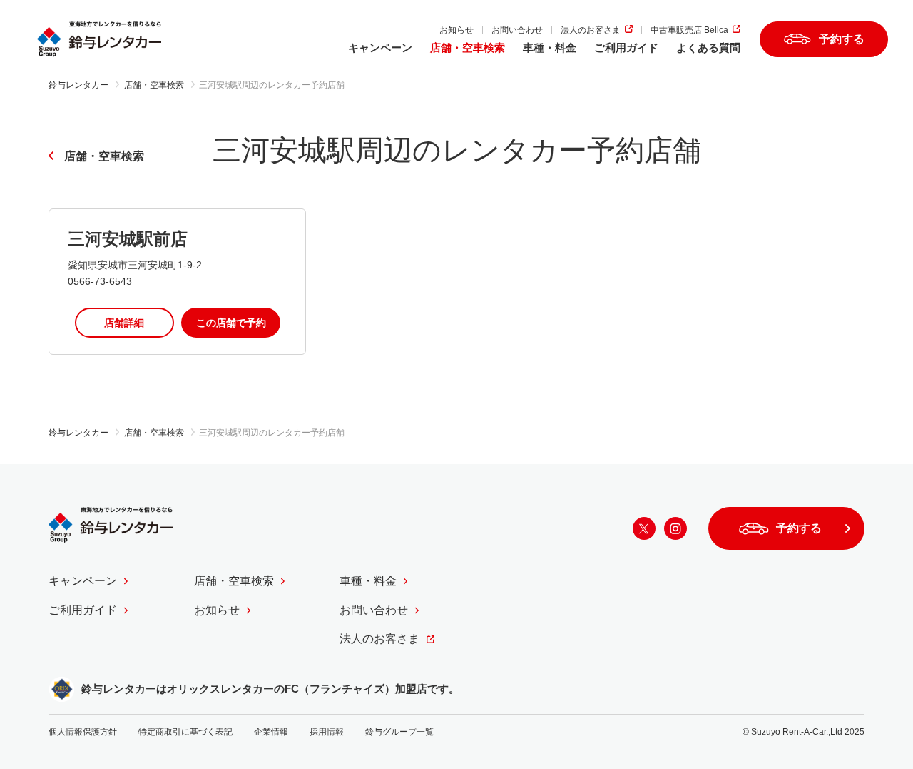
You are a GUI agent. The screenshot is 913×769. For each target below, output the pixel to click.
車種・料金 (549, 48)
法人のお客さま (591, 30)
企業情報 (271, 732)
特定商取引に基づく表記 (185, 732)
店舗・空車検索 (467, 48)
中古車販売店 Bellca (689, 30)
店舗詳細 (124, 322)
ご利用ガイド (626, 48)
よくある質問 (708, 48)
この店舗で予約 (231, 322)
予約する (841, 39)
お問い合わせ (517, 30)
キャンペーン (380, 48)
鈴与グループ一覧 (399, 732)
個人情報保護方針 (83, 732)
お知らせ (456, 30)
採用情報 (327, 732)
